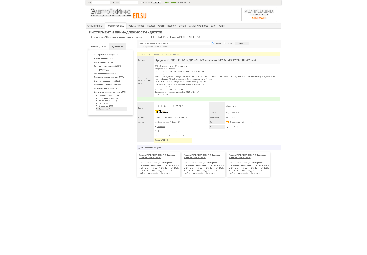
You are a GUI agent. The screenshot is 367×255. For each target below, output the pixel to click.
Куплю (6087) (117, 47)
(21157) (106, 55)
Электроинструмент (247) (109, 98)
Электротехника (98, 37)
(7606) (109, 77)
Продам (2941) (160, 140)
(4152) (107, 81)
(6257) (107, 73)
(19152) (104, 59)
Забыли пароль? (184, 2)
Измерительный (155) (108, 101)
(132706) (98, 47)
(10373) (107, 66)
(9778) (107, 85)
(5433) (103, 70)
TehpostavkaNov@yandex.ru (240, 122)
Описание (161, 127)
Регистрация (170, 2)
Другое (138, 37)
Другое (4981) (104, 109)
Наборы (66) (104, 103)
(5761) (110, 92)
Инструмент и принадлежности (119, 37)
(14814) (103, 62)
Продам (229, 127)
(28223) (107, 88)
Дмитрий (231, 106)
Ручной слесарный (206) (109, 96)
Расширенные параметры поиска (154, 47)
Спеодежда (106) (106, 106)
